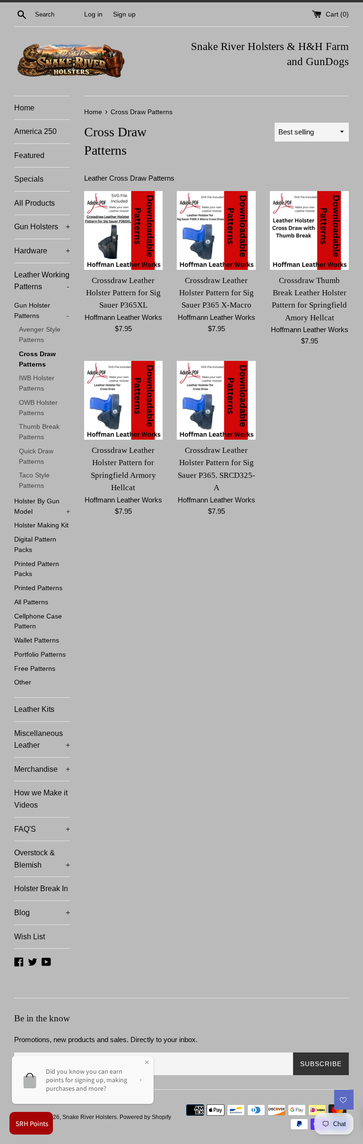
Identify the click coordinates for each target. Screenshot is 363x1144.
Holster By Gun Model (42, 506)
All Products (34, 203)
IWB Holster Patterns (36, 383)
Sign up (124, 14)
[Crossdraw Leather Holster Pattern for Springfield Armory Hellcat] (123, 400)
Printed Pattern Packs (36, 569)
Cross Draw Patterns (37, 359)
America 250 (35, 131)
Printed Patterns (38, 588)
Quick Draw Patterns (36, 456)
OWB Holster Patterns (38, 408)
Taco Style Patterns (34, 480)
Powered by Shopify (145, 1117)
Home (24, 108)
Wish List (29, 937)
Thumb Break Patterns (39, 432)
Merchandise (42, 769)
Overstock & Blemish (42, 859)
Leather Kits (34, 709)
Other (22, 682)
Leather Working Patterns (41, 281)
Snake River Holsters (89, 1117)
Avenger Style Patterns (39, 334)
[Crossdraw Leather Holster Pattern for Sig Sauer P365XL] (123, 230)
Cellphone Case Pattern (38, 621)
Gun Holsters (42, 227)
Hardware (42, 251)
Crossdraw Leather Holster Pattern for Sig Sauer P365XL (123, 293)
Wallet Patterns (36, 640)
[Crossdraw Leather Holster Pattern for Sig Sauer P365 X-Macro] (216, 230)
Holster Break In (41, 889)
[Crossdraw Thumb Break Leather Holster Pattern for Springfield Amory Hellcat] (309, 230)
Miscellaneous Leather (42, 739)
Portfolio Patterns (40, 654)
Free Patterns (34, 668)
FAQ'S (42, 829)
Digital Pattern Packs (35, 544)
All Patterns (31, 602)
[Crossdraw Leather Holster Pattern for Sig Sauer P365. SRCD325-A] (216, 400)
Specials (28, 179)
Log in (93, 14)
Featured (29, 155)
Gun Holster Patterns (41, 310)
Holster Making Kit (41, 525)
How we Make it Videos (41, 799)
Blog (42, 913)
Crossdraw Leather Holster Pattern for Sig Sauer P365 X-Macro (216, 293)
